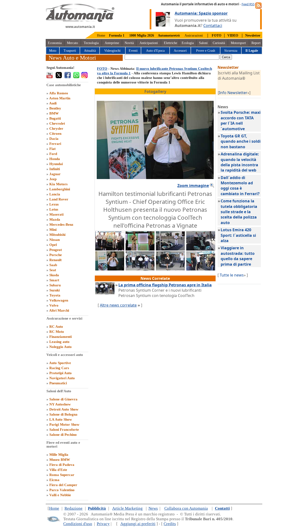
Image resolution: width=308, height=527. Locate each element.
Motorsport (238, 43)
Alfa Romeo (58, 93)
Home (101, 35)
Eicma (54, 480)
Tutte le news (232, 275)
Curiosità (219, 43)
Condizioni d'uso (77, 523)
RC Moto (56, 332)
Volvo (53, 305)
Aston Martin (59, 98)
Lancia (54, 194)
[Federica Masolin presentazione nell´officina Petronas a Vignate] (170, 269)
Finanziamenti (60, 337)
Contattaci (212, 25)
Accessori (180, 50)
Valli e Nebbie (60, 495)
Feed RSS (248, 4)
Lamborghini (59, 189)
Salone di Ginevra (63, 399)
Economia (55, 43)
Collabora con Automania (186, 508)
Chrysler (56, 128)
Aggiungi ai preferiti (137, 523)
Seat (52, 270)
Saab (53, 265)
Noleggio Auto (60, 347)
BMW (54, 113)
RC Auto (56, 326)
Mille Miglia (58, 454)
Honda (54, 159)
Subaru (55, 285)
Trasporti (70, 50)
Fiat (52, 149)
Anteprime (112, 43)
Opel (53, 245)
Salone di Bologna (63, 414)
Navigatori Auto (62, 378)
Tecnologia (91, 43)
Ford (53, 154)
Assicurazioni (194, 35)
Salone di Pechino (63, 435)
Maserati (56, 214)
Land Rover (58, 199)
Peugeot (55, 250)
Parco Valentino (62, 490)
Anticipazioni (149, 43)
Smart (54, 280)
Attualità (90, 50)
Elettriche (170, 43)
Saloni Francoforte (64, 429)
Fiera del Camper (63, 485)
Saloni (203, 43)
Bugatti (55, 118)
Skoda (54, 275)
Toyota (54, 295)
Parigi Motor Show (64, 424)
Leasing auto (59, 342)
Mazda (54, 219)
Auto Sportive (60, 363)
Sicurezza (230, 50)
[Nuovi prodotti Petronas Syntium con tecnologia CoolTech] (200, 269)
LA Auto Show (60, 419)
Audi (53, 103)
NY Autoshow (60, 404)
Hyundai (56, 164)
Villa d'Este (58, 470)
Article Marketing (127, 508)
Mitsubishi (57, 235)
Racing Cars (59, 368)
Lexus (54, 204)
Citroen (55, 133)
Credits (170, 523)
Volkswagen (58, 300)
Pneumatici (58, 383)
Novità (129, 43)
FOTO (102, 69)
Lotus (53, 209)
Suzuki (54, 290)
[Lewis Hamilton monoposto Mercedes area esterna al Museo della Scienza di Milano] (170, 249)
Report (256, 43)
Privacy (103, 523)
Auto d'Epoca (155, 50)
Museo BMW (59, 460)
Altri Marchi (59, 310)
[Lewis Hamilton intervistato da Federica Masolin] (140, 249)
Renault (55, 260)
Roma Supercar (61, 475)
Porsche (55, 255)
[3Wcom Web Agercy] (53, 521)
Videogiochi (112, 50)
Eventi (133, 50)
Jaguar (55, 174)
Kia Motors (58, 184)
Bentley (55, 108)
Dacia (53, 139)
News (153, 508)
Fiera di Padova (61, 465)
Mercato (72, 43)
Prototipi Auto (60, 373)
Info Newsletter (233, 92)
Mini (53, 229)
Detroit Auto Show (63, 409)
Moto (52, 50)
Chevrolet (57, 123)
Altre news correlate (118, 305)
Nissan (54, 240)
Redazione (73, 508)
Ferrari (55, 144)
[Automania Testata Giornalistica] (80, 21)
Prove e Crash (205, 50)
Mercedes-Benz (61, 224)
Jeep (53, 179)
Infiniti (54, 169)
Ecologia (188, 43)
